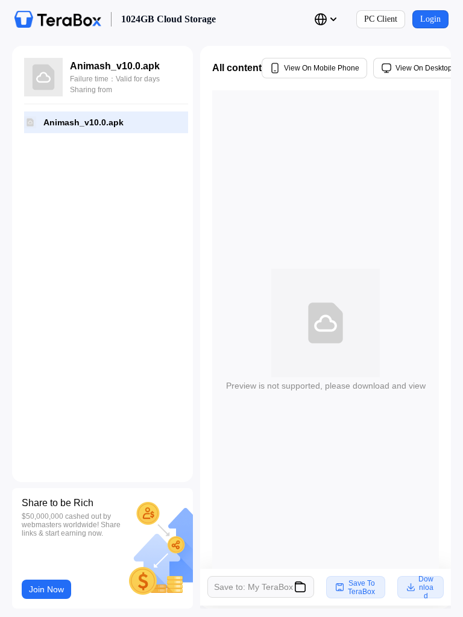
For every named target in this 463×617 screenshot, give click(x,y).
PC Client (380, 18)
